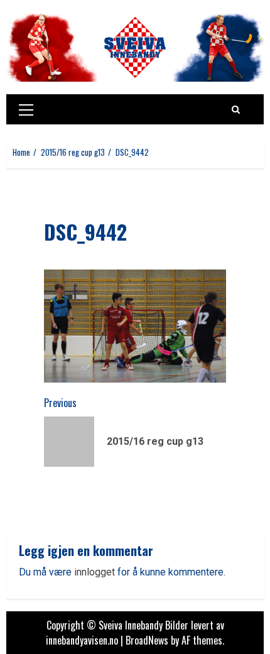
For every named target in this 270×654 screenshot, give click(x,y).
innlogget (94, 572)
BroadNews (147, 640)
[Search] (236, 109)
